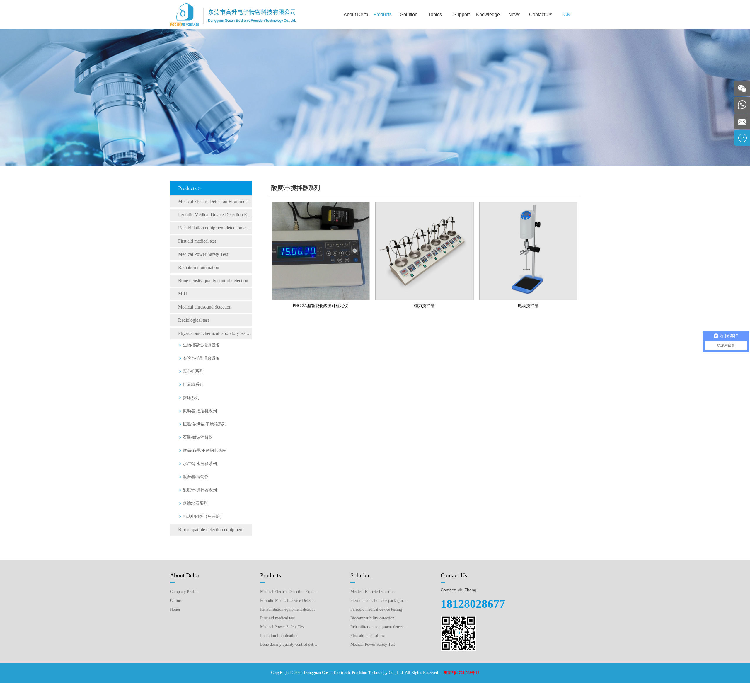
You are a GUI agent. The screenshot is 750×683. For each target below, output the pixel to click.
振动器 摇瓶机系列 (200, 411)
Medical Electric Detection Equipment (213, 201)
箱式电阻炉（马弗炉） (203, 516)
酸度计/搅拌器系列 (200, 490)
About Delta (356, 14)
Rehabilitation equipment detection (379, 627)
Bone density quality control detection (213, 280)
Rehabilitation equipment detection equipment (215, 227)
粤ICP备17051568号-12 (461, 673)
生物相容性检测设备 (201, 345)
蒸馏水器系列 (195, 503)
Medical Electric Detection (372, 592)
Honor (175, 609)
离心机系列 (193, 371)
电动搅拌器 (528, 306)
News (514, 14)
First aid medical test (197, 241)
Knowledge (488, 14)
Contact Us (540, 14)
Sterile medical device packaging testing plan (379, 600)
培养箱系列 (193, 384)
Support (461, 14)
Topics (435, 14)
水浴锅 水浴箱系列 (200, 463)
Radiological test (193, 320)
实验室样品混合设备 (201, 358)
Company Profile (184, 592)
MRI (182, 293)
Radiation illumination (198, 267)
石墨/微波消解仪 (198, 437)
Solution (408, 14)
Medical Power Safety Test (203, 254)
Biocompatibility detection (372, 618)
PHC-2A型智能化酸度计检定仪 (320, 306)
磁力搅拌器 (424, 306)
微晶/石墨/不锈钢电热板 (204, 450)
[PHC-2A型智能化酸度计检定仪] (321, 204)
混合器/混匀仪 (196, 477)
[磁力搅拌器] (424, 204)
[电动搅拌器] (528, 204)
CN (566, 14)
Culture (176, 600)
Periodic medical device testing (376, 609)
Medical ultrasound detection (204, 306)
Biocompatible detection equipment (210, 529)
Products (382, 14)
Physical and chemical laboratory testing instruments (215, 333)
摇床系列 (191, 398)
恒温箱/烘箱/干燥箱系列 (204, 424)
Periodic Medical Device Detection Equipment (215, 214)
